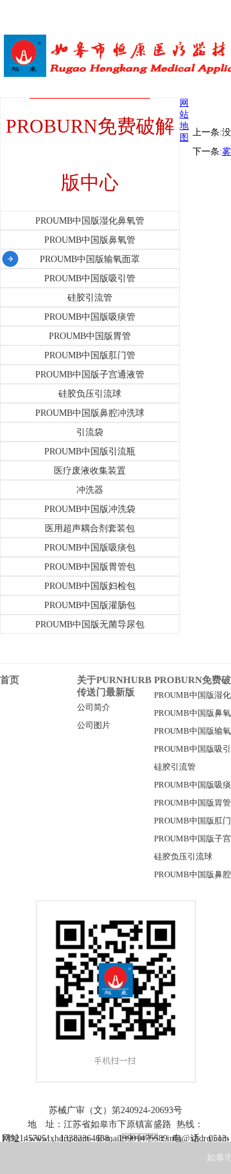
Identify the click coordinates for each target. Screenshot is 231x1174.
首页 (9, 680)
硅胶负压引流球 (183, 856)
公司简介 (93, 707)
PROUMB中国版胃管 (192, 802)
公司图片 (93, 725)
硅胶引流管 (175, 767)
